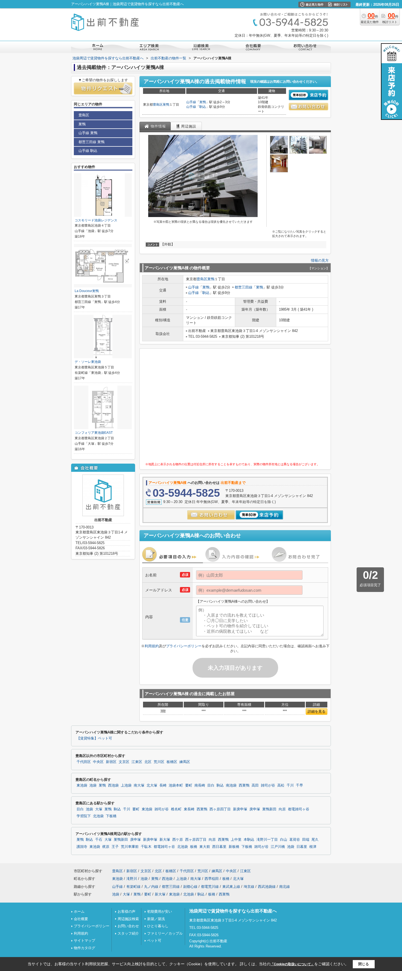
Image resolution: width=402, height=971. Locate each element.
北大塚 (152, 785)
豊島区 (158, 104)
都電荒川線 (210, 887)
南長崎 (199, 785)
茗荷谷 (294, 840)
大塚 (98, 809)
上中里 (236, 840)
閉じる (363, 964)
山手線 (191, 102)
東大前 (204, 847)
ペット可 (154, 940)
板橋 (193, 847)
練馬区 (184, 762)
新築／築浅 (156, 919)
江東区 (137, 762)
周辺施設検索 (128, 919)
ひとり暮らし (157, 926)
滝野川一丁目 (267, 840)
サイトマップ (84, 940)
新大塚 (164, 840)
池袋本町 (176, 785)
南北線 (284, 887)
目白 (210, 785)
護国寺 (82, 847)
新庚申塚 (240, 809)
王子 (115, 847)
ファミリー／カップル (165, 933)
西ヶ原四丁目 (220, 809)
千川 (290, 785)
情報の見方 (320, 260)
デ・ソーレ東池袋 (88, 362)
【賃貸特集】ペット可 (94, 738)
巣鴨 (166, 104)
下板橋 (111, 816)
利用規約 (152, 646)
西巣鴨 (244, 785)
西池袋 (113, 785)
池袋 (93, 785)
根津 (312, 847)
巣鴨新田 (269, 809)
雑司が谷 (268, 785)
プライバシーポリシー (184, 646)
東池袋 (82, 785)
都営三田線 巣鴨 (91, 142)
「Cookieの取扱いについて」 (292, 964)
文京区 (124, 762)
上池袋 (126, 785)
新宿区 (111, 762)
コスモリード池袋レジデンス (96, 220)
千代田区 (84, 762)
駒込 (202, 107)
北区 (148, 762)
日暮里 (301, 847)
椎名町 (176, 809)
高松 (280, 785)
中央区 (98, 762)
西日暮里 (219, 847)
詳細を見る (316, 711)
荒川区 (159, 762)
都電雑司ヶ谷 (298, 809)
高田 (255, 785)
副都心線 (190, 887)
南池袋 (231, 785)
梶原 (105, 847)
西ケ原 (177, 840)
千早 (299, 785)
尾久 (315, 840)
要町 (188, 785)
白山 (283, 840)
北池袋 (98, 816)
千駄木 (146, 847)
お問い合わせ (128, 926)
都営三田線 (243, 287)
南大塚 (139, 785)
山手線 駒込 (87, 151)
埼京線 (249, 887)
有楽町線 (133, 887)
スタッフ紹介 (128, 933)
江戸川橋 (278, 847)
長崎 (163, 785)
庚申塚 (254, 809)
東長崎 (189, 809)
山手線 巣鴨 (87, 133)
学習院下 (84, 816)
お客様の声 (126, 911)
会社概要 (81, 919)
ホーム (79, 911)
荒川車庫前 (130, 847)
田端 (305, 840)
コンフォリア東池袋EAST (94, 433)
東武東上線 (231, 887)
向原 (282, 809)
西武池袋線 (267, 887)
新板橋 (234, 847)
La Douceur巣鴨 (87, 291)
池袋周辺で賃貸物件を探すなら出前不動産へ (233, 911)
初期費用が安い (159, 911)
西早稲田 (212, 879)
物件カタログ (84, 948)
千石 (98, 840)
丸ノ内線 (151, 887)
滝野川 (131, 879)
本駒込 (249, 840)
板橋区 (172, 762)
